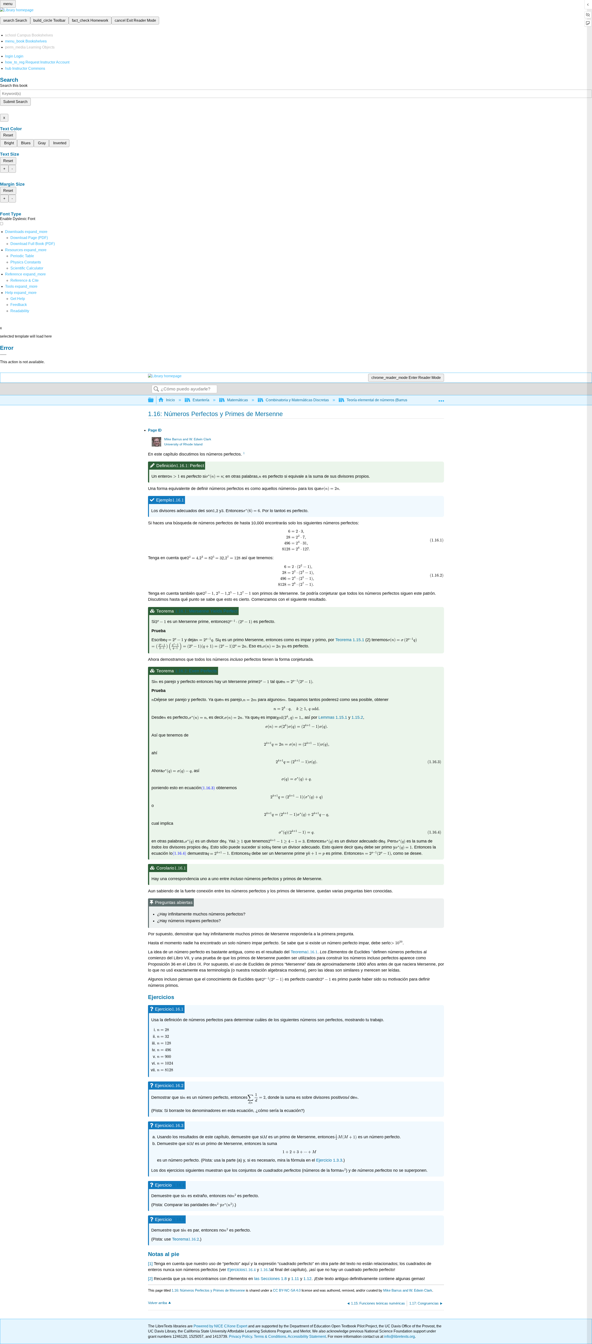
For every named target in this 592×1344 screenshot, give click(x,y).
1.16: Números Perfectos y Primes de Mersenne (208, 1290)
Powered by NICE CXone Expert (221, 1326)
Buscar (156, 389)
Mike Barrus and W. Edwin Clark (187, 439)
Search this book (14, 86)
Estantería (201, 400)
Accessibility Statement (307, 1336)
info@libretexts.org (399, 1336)
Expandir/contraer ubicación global (441, 398)
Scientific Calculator (26, 268)
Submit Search (15, 102)
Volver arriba (157, 1303)
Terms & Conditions (270, 1336)
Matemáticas (237, 400)
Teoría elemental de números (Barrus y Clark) (384, 400)
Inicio (170, 400)
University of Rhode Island (183, 444)
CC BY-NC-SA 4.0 (287, 1290)
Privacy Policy (240, 1336)
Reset (8, 135)
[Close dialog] (3, 354)
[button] (18, 305)
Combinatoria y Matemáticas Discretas (297, 400)
